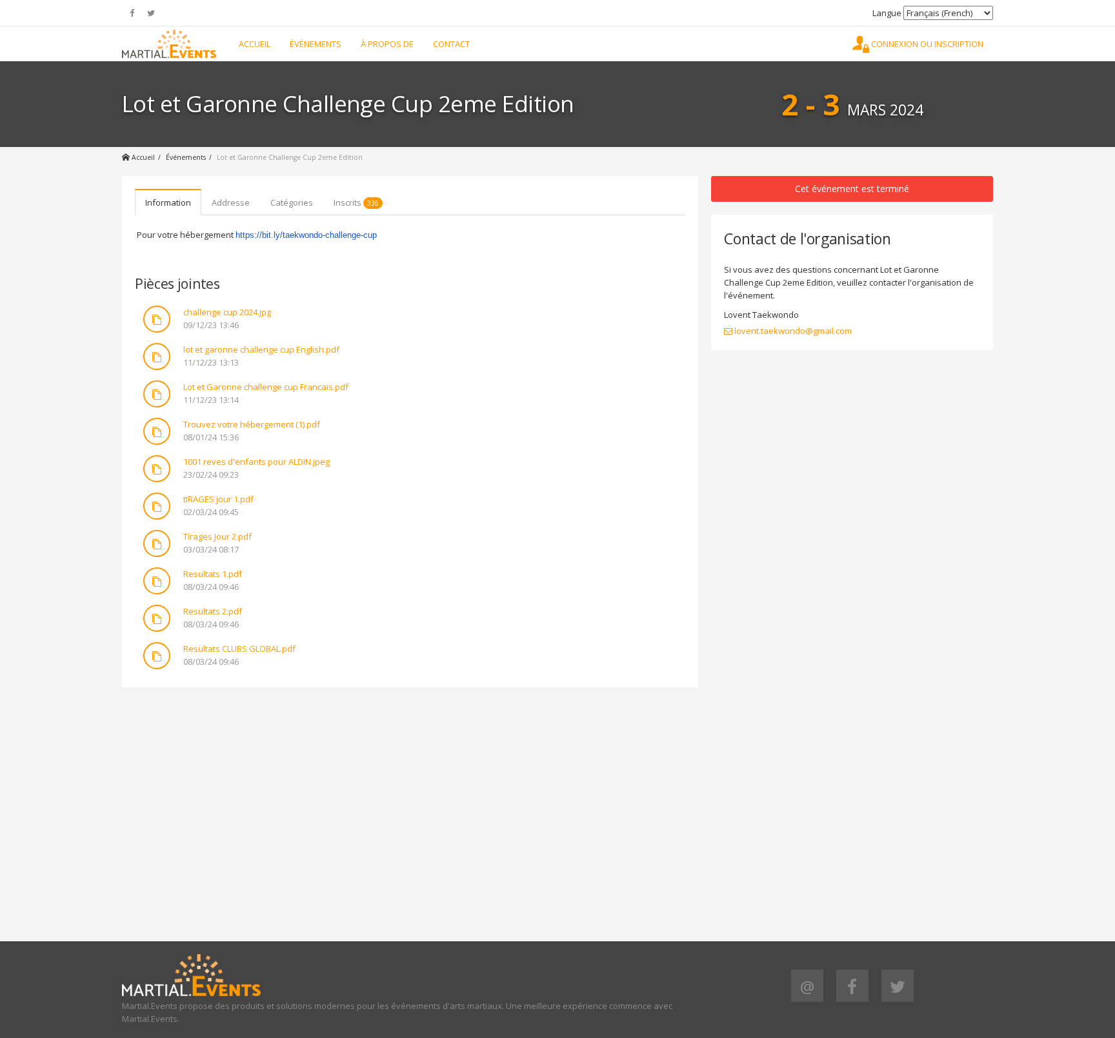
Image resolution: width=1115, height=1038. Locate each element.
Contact (451, 44)
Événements (315, 44)
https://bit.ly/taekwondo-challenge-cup (306, 235)
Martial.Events (169, 44)
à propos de (387, 44)
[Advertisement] (410, 790)
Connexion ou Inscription (926, 44)
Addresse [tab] (231, 202)
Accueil (254, 44)
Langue (886, 13)
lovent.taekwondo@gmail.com (792, 331)
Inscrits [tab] (356, 202)
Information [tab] (168, 202)
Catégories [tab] (291, 202)
